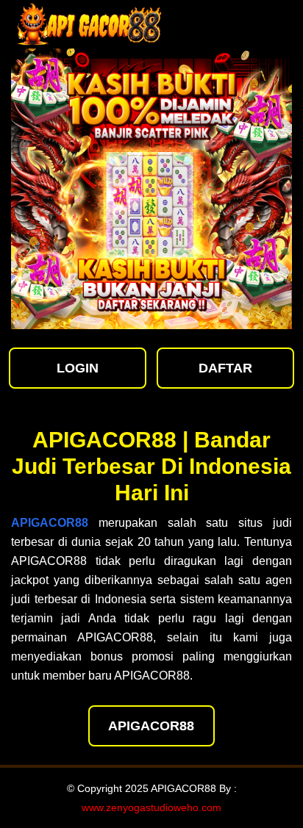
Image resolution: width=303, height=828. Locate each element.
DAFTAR (225, 368)
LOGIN (78, 368)
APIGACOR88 (151, 726)
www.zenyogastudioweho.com (151, 807)
